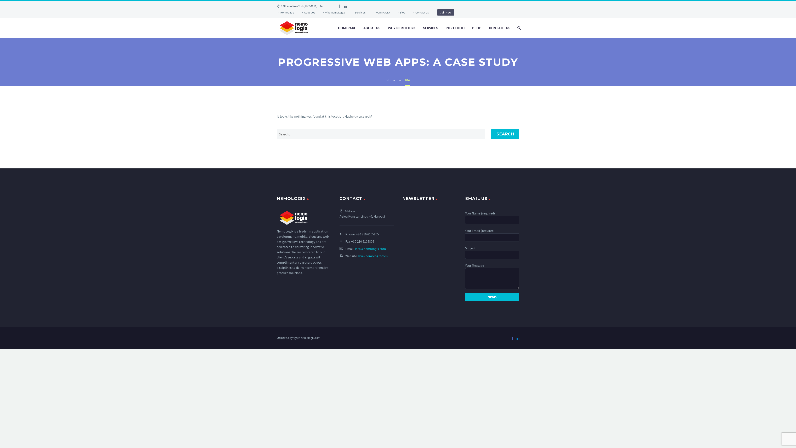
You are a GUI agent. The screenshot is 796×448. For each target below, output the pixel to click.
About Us (309, 12)
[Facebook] (339, 6)
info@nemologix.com (370, 249)
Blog (402, 12)
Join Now (445, 12)
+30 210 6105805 (367, 234)
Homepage (287, 12)
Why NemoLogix (335, 12)
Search (505, 134)
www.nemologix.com (373, 256)
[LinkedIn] (345, 6)
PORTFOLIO (383, 12)
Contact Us (422, 12)
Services (360, 12)
